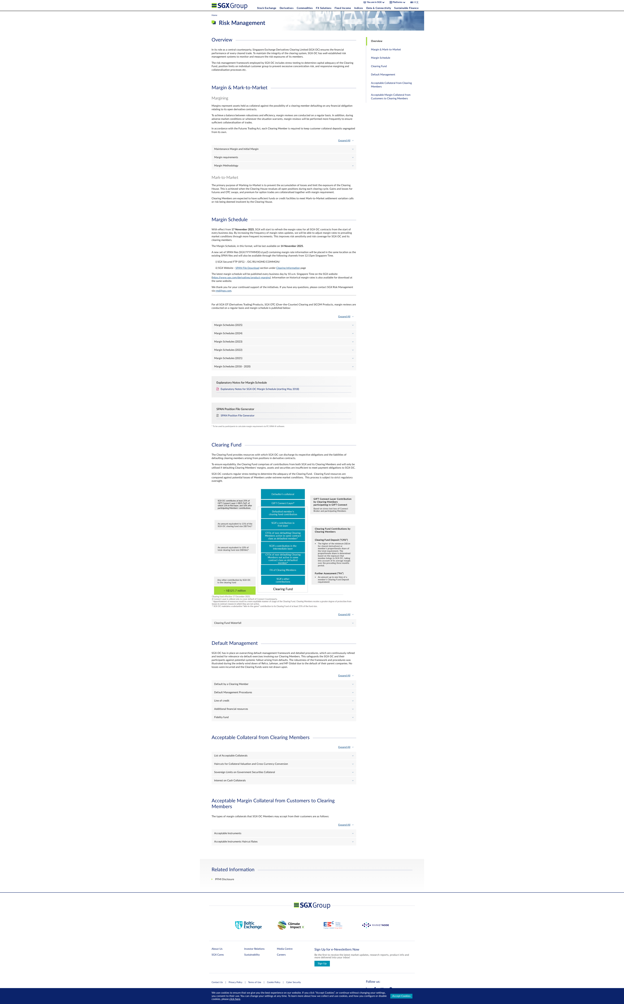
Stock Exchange (266, 8)
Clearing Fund (379, 66)
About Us (217, 949)
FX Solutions (323, 8)
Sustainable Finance (406, 8)
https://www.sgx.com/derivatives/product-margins (241, 277)
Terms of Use (254, 982)
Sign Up (322, 963)
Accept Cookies (401, 996)
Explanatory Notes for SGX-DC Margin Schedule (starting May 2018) (260, 389)
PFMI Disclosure (224, 879)
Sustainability (252, 954)
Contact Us (217, 982)
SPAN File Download (247, 268)
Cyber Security (293, 982)
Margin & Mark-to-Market (386, 49)
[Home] (233, 5)
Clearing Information (288, 268)
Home (214, 15)
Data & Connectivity (378, 8)
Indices (358, 8)
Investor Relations (254, 949)
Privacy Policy (235, 982)
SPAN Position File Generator (237, 415)
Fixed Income (343, 8)
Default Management (383, 74)
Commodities (305, 8)
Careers (281, 954)
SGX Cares (218, 954)
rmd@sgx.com (223, 290)
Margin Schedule (380, 58)
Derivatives (286, 8)
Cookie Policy (273, 982)
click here (234, 999)
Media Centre (284, 949)
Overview (376, 41)
